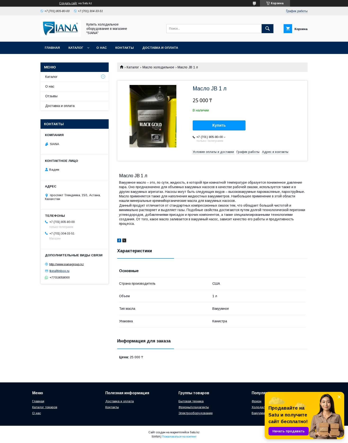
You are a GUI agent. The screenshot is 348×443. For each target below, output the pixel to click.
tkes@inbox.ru (59, 271)
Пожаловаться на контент (179, 436)
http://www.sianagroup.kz (66, 264)
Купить (219, 125)
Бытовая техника (191, 401)
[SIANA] (60, 35)
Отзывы (51, 96)
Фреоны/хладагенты (193, 407)
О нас (101, 47)
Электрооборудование (195, 413)
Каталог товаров (44, 407)
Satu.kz (195, 432)
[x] (124, 241)
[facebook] (119, 241)
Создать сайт (68, 3)
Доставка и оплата (160, 47)
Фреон (256, 401)
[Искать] (267, 28)
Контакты (124, 47)
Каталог (75, 47)
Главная (52, 47)
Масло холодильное (158, 67)
